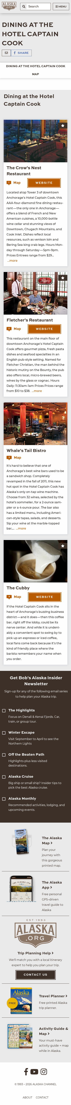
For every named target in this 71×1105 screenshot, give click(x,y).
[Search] (24, 6)
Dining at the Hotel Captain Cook (35, 66)
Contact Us (36, 974)
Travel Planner (52, 996)
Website (44, 183)
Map (35, 74)
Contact (42, 1097)
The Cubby (18, 588)
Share (23, 53)
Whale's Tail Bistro (26, 451)
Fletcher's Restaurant (30, 320)
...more (12, 260)
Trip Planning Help (34, 953)
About (27, 1097)
